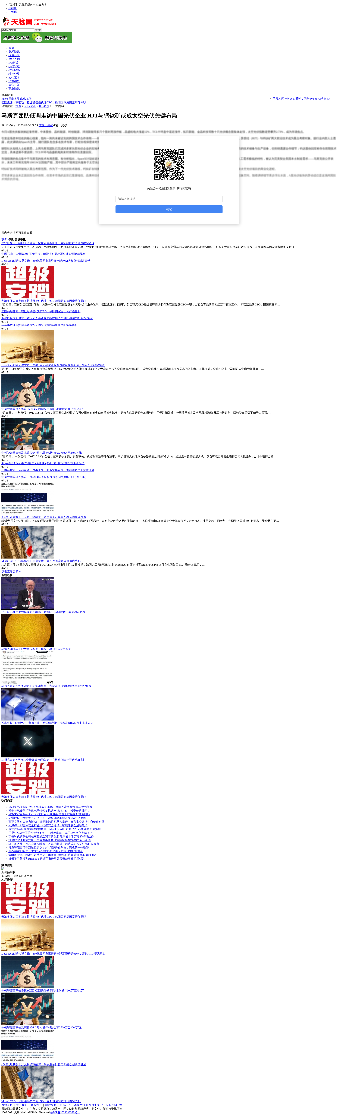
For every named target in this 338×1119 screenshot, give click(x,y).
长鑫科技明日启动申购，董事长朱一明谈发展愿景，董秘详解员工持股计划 (47, 470)
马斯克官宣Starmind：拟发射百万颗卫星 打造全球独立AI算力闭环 (49, 814)
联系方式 (36, 1105)
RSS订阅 (65, 1105)
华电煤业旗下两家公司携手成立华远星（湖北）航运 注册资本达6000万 (52, 854)
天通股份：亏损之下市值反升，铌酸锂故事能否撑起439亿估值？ (48, 818)
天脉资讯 (30, 106)
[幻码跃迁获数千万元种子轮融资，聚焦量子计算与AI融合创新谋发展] (169, 498)
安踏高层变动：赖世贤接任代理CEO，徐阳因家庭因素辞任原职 (40, 102)
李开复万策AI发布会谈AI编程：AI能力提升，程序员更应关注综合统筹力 (53, 843)
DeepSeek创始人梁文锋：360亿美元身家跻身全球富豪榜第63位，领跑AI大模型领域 (53, 365)
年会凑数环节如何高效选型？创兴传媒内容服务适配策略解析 (39, 325)
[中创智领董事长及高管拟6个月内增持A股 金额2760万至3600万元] (169, 434)
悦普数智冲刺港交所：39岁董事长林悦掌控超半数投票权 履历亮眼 (49, 840)
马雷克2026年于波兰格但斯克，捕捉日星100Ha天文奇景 (36, 649)
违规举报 (79, 1105)
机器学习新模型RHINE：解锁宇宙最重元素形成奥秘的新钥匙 (46, 858)
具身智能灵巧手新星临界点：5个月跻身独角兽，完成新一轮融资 (48, 847)
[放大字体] (2, 124)
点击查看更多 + (11, 571)
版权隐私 (51, 1105)
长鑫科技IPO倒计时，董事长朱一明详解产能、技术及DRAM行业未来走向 (47, 722)
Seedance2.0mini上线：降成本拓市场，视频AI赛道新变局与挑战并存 (50, 806)
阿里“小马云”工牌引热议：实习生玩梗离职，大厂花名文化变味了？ (50, 832)
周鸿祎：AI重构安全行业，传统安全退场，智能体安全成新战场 (47, 825)
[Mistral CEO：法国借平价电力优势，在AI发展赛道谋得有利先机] (169, 542)
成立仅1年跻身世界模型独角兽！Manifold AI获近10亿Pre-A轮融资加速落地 (54, 829)
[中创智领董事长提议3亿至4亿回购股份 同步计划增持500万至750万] (169, 390)
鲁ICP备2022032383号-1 (65, 1112)
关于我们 (21, 1105)
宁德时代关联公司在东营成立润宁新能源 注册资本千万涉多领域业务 (51, 836)
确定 (169, 209)
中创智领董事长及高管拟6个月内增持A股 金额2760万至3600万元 (41, 452)
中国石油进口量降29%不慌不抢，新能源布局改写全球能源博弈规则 (43, 253)
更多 (5, 239)
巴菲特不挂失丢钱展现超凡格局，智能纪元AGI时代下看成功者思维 (43, 612)
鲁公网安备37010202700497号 (104, 1105)
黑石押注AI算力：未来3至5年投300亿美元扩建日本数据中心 (45, 851)
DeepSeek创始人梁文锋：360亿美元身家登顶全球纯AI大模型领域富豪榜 (45, 260)
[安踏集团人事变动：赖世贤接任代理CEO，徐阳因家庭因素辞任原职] (169, 282)
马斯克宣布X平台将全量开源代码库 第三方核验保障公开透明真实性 (43, 759)
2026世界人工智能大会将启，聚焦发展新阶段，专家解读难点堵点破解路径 (47, 243)
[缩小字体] (7, 124)
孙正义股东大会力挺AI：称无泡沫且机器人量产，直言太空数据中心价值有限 (56, 821)
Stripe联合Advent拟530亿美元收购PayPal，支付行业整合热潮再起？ (42, 463)
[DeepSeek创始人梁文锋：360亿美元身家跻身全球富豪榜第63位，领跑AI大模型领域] (169, 347)
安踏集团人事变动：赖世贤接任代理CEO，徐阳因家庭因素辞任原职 (43, 300)
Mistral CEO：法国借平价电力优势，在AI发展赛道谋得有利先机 (41, 560)
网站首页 (7, 1105)
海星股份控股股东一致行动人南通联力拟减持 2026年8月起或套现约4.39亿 (47, 318)
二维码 (12, 11)
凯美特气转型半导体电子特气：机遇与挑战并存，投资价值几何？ (49, 810)
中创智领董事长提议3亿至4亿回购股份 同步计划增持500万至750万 (42, 408)
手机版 (12, 8)
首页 (18, 106)
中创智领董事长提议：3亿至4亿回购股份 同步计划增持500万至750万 (44, 477)
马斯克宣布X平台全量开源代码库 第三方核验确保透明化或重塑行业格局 (46, 685)
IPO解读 (44, 106)
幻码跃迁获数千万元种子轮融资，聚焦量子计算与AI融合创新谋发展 (43, 517)
